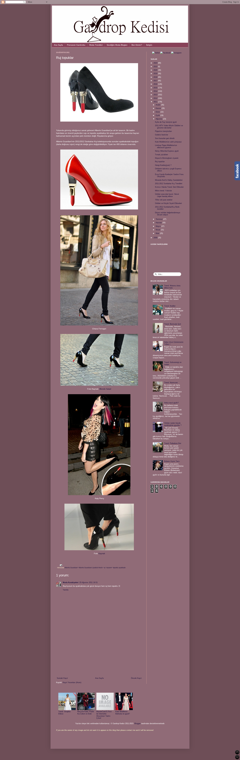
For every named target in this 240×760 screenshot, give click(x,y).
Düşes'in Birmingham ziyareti (166, 158)
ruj (105, 567)
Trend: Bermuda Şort (172, 324)
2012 (155, 98)
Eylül (158, 115)
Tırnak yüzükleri (161, 155)
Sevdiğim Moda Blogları (117, 45)
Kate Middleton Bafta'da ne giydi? (122, 712)
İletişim (149, 45)
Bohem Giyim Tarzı (172, 461)
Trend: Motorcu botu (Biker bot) (172, 287)
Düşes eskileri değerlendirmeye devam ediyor (167, 214)
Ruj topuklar (160, 162)
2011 (155, 102)
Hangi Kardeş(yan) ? (163, 165)
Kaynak (101, 553)
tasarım (109, 567)
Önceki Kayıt (136, 678)
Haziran (159, 223)
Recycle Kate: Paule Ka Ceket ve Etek (85, 712)
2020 (155, 70)
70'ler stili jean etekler (163, 200)
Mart (158, 233)
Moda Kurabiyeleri (70, 582)
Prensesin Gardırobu (76, 45)
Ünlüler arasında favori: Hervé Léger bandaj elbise (167, 195)
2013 (155, 95)
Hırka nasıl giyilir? (171, 403)
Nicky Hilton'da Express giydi (166, 151)
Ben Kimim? (137, 45)
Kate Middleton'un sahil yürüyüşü (168, 142)
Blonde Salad (105, 389)
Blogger (137, 723)
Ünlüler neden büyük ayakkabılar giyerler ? (172, 424)
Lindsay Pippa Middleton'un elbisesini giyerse (166, 146)
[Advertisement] (99, 653)
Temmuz (159, 219)
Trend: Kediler (169, 306)
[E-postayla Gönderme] (60, 565)
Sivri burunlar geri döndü (164, 138)
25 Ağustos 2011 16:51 (88, 582)
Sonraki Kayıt (62, 678)
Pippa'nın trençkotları (163, 131)
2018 (155, 77)
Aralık (158, 105)
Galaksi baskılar (161, 135)
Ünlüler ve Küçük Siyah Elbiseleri (168, 203)
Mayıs (158, 226)
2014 (155, 91)
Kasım (159, 108)
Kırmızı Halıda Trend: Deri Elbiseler (169, 187)
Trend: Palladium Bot (172, 443)
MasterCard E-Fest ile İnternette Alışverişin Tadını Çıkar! (104, 714)
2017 (155, 81)
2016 (155, 84)
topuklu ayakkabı (119, 567)
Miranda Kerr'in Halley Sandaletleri (168, 180)
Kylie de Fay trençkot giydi (166, 122)
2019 (155, 73)
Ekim (158, 112)
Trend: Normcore (171, 383)
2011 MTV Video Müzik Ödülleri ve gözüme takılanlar (169, 126)
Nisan (158, 230)
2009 (155, 238)
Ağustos (159, 119)
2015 (155, 88)
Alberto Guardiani (71, 567)
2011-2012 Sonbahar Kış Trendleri (168, 183)
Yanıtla (65, 590)
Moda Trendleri (96, 45)
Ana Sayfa (58, 45)
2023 (155, 63)
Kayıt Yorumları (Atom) (72, 682)
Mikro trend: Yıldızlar (163, 191)
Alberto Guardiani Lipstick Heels (90, 567)
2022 (155, 67)
